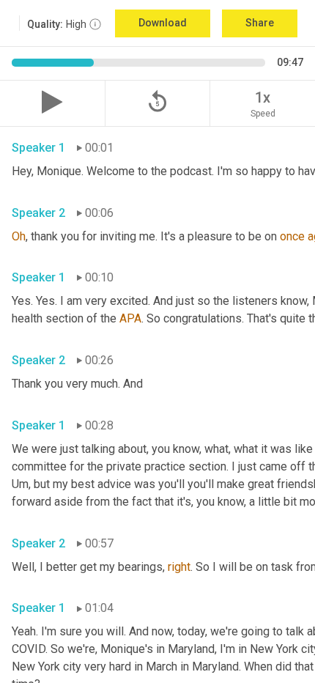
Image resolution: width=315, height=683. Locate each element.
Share (259, 23)
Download (162, 23)
